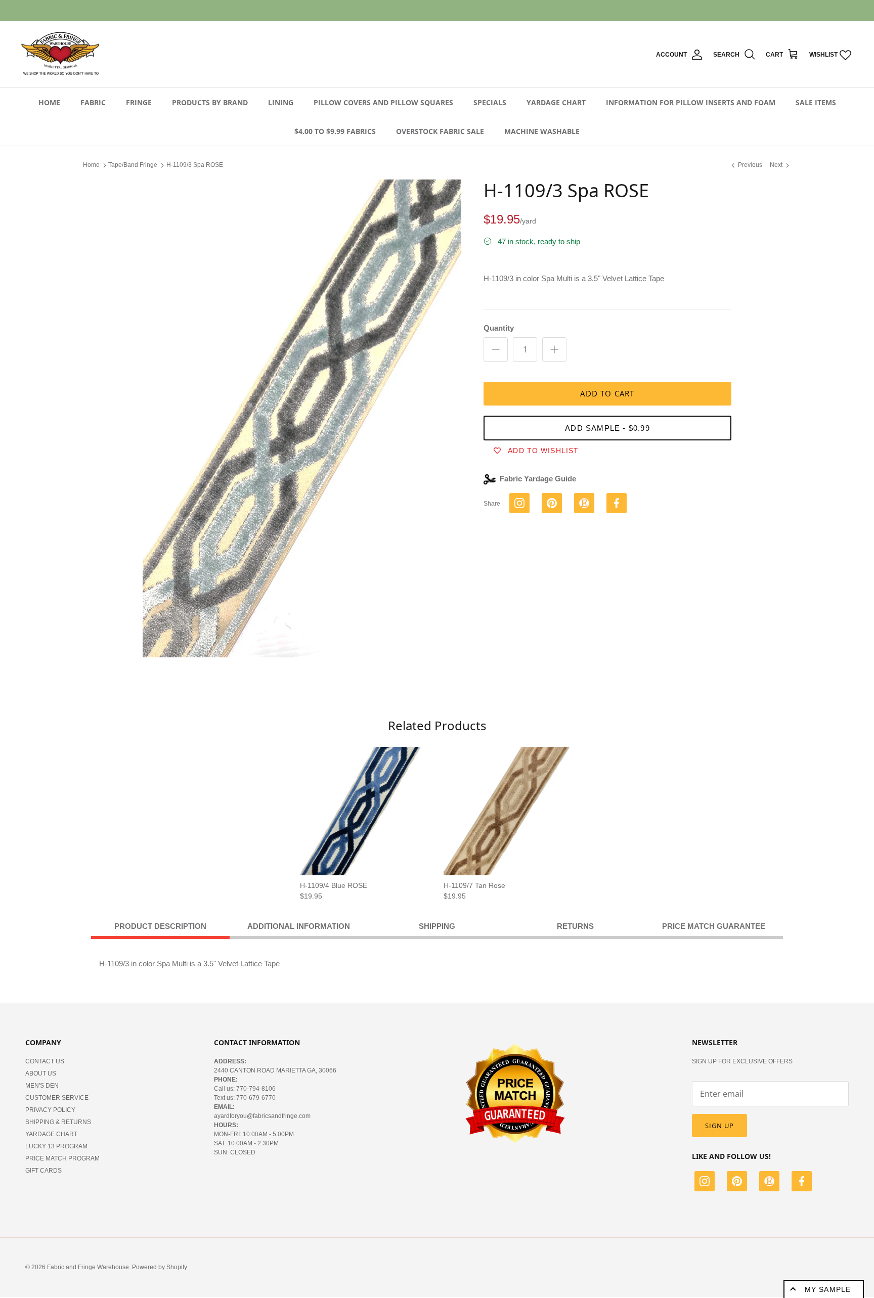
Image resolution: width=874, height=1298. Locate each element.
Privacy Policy (50, 1109)
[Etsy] (769, 1182)
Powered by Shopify (159, 1267)
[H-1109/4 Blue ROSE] (364, 811)
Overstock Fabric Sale (440, 131)
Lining (280, 102)
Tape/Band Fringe (132, 164)
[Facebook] (801, 1182)
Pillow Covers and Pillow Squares (383, 102)
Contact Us (44, 1061)
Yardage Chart (556, 102)
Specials (489, 102)
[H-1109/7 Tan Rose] (508, 811)
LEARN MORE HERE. (492, 11)
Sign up (719, 1125)
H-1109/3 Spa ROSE (194, 164)
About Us (40, 1073)
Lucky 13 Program (56, 1146)
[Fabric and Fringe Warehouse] (60, 54)
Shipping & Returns (58, 1122)
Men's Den (42, 1085)
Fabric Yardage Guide (538, 478)
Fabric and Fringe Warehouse (88, 1267)
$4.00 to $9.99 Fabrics (335, 131)
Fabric (93, 102)
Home (49, 102)
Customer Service (57, 1097)
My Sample (828, 1289)
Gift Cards (43, 1170)
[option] (302, 418)
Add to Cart (607, 393)
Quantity (499, 328)
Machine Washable (542, 131)
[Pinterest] (737, 1182)
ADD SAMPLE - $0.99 (607, 428)
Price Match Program (62, 1158)
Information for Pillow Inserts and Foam (690, 102)
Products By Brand (210, 102)
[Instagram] (704, 1182)
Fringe (139, 102)
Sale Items (816, 102)
